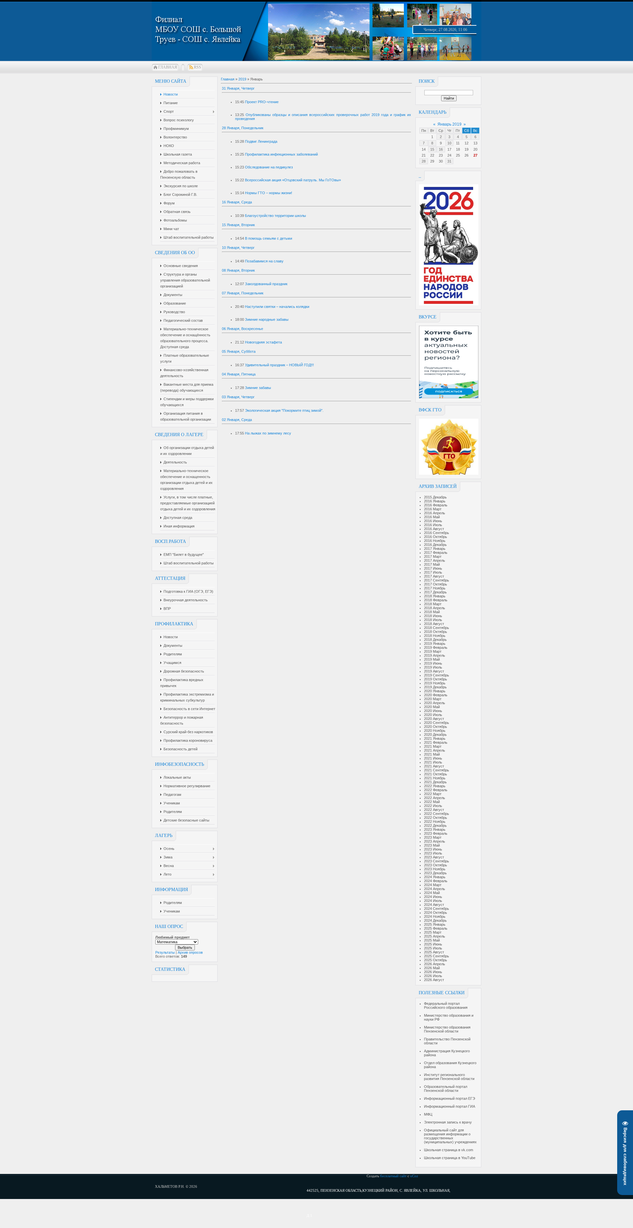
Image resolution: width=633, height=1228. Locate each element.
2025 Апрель (434, 936)
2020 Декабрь (435, 734)
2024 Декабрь (435, 920)
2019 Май (432, 659)
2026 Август (434, 980)
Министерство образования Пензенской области (447, 1029)
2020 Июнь (433, 711)
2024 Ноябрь (434, 916)
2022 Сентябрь (436, 814)
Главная (167, 67)
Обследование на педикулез (269, 167)
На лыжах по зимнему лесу (268, 433)
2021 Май (432, 754)
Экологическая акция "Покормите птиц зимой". (284, 410)
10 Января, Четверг (238, 248)
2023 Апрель (434, 841)
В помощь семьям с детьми (268, 238)
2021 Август (434, 766)
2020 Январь (434, 691)
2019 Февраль (435, 647)
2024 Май (432, 893)
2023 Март (432, 837)
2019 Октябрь (435, 679)
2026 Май (432, 968)
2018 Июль (433, 620)
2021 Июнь (433, 758)
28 (424, 161)
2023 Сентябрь (436, 861)
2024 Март (432, 885)
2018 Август (434, 624)
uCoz (414, 1176)
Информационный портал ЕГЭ (449, 1098)
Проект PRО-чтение (262, 102)
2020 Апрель (434, 703)
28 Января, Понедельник (242, 128)
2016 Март (432, 509)
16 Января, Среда (237, 202)
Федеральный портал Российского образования (445, 1005)
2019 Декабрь (435, 687)
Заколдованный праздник (266, 284)
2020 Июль (433, 715)
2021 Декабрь (435, 782)
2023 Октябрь (435, 865)
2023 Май (432, 845)
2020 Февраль (435, 695)
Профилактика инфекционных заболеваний (281, 154)
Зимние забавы (258, 388)
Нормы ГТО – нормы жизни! (268, 193)
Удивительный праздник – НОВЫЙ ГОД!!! (279, 365)
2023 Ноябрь (434, 869)
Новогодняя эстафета (263, 342)
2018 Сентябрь (436, 628)
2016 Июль (433, 525)
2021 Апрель (434, 750)
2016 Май (432, 517)
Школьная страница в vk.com (448, 1150)
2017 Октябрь (435, 584)
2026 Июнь (433, 972)
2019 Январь (434, 643)
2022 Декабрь (435, 825)
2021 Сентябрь (436, 770)
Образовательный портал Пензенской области (445, 1089)
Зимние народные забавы (266, 319)
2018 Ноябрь (434, 636)
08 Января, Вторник (238, 270)
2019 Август (434, 671)
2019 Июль (433, 667)
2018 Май (432, 612)
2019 (242, 79)
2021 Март (432, 746)
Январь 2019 (449, 124)
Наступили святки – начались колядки (277, 307)
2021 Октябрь (435, 774)
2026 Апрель (434, 964)
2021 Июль (433, 762)
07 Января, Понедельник (242, 293)
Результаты (165, 952)
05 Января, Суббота (239, 351)
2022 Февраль (435, 790)
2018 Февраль (435, 600)
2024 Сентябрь (436, 909)
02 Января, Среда (237, 420)
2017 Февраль (435, 552)
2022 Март (432, 794)
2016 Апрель (434, 513)
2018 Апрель (434, 608)
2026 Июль (433, 976)
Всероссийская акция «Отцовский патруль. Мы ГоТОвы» (293, 180)
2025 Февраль (435, 928)
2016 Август (434, 529)
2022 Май (432, 802)
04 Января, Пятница (239, 374)
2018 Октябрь (435, 632)
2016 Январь (434, 501)
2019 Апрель (434, 655)
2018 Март (432, 604)
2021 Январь (434, 738)
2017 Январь (434, 549)
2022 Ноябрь (434, 822)
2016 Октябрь (435, 537)
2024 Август (434, 905)
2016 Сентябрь (436, 533)
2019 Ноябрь (434, 683)
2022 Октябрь (435, 818)
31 (449, 161)
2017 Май (432, 564)
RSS (197, 67)
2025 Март (432, 932)
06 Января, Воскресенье (242, 329)
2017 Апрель (434, 560)
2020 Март (432, 699)
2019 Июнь (433, 663)
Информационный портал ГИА (449, 1106)
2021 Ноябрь (434, 778)
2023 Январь (434, 829)
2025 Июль (433, 948)
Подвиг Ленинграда (261, 141)
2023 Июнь (433, 849)
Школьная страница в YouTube (449, 1158)
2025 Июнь (433, 944)
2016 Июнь (433, 521)
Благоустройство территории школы (275, 216)
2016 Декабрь (435, 545)
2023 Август (434, 857)
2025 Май (432, 940)
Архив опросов (190, 952)
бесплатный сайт (393, 1176)
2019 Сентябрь (436, 675)
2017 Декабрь (435, 592)
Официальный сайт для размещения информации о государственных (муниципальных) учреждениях (450, 1136)
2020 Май (432, 707)
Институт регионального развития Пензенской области (449, 1077)
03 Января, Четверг (238, 397)
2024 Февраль (435, 881)
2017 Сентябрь (436, 580)
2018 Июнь (433, 616)
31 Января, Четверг (238, 88)
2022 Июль (433, 806)
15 (432, 149)
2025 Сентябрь (436, 956)
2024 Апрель (434, 889)
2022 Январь (434, 786)
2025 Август (434, 952)
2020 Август (434, 719)
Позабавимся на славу (264, 261)
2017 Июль (433, 572)
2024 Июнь (433, 897)
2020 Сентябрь (436, 723)
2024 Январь (434, 877)
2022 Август (434, 810)
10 (449, 143)
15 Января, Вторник (238, 225)
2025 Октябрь (435, 960)
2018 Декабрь (435, 640)
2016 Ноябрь (434, 541)
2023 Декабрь (435, 873)
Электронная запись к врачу (448, 1122)
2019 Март (432, 651)
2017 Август (434, 576)
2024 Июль (433, 901)
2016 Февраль (435, 505)
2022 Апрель (434, 798)
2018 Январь (434, 596)
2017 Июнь (433, 568)
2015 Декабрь (435, 497)
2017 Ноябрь (434, 588)
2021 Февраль (435, 742)
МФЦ (428, 1114)
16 (441, 149)
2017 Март (432, 556)
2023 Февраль (435, 833)
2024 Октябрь (435, 912)
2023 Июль (433, 853)
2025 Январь (434, 924)
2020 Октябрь (435, 727)
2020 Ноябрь (434, 731)
